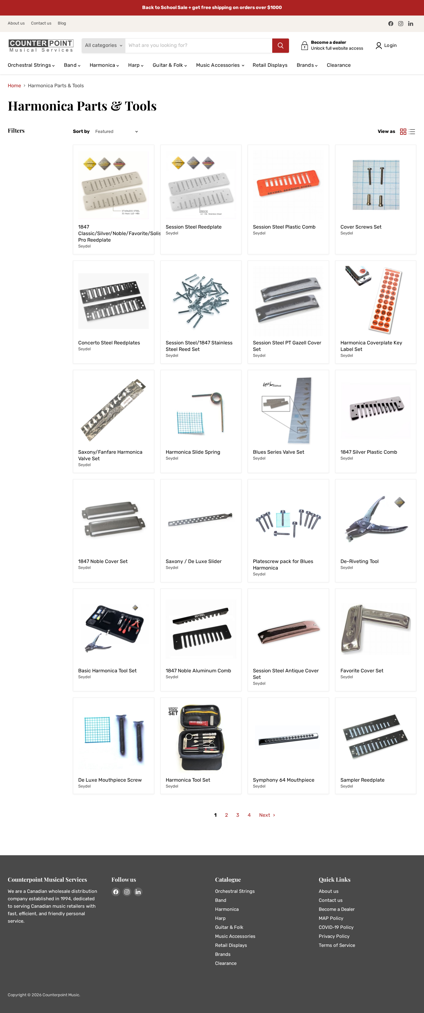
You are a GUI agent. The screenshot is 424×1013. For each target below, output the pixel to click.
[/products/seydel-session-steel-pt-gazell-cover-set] (288, 301)
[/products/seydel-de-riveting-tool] (376, 519)
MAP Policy (331, 918)
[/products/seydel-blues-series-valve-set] (288, 410)
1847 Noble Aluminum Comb (198, 671)
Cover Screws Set (361, 227)
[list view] (412, 131)
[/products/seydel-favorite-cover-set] (376, 629)
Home (14, 86)
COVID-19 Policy (336, 927)
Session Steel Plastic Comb (284, 227)
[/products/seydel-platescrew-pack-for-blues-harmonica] (288, 519)
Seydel (84, 246)
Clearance (339, 65)
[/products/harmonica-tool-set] (201, 738)
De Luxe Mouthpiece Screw (110, 780)
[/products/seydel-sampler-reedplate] (376, 738)
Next (265, 815)
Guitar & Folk (168, 65)
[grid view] (403, 131)
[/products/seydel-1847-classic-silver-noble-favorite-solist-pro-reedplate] (113, 185)
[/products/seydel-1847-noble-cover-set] (113, 519)
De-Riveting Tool (360, 561)
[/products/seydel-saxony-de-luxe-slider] (201, 519)
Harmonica (103, 65)
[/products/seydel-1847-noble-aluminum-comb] (201, 629)
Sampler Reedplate (363, 780)
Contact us (41, 23)
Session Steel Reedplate (194, 227)
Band (71, 65)
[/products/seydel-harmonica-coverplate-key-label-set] (376, 301)
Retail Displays (270, 65)
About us (16, 23)
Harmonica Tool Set (188, 780)
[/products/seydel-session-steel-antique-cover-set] (288, 629)
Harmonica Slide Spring (193, 452)
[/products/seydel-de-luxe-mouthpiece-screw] (113, 738)
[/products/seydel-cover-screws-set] (376, 185)
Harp (134, 65)
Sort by (81, 131)
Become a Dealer (337, 909)
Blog (62, 23)
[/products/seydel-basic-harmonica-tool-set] (113, 629)
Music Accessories (218, 65)
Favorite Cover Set (362, 671)
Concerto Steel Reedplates (109, 343)
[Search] (280, 46)
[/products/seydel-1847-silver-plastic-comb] (376, 410)
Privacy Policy (334, 936)
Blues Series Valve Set (278, 452)
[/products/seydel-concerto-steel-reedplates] (113, 301)
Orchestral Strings (30, 65)
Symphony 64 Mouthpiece (283, 780)
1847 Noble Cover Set (103, 561)
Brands (306, 65)
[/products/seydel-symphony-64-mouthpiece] (288, 738)
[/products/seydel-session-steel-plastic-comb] (288, 185)
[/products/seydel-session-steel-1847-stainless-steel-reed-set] (201, 301)
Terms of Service (337, 945)
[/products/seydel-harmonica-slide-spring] (201, 410)
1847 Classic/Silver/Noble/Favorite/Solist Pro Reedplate (120, 233)
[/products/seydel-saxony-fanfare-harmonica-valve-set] (113, 410)
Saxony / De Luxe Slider (194, 561)
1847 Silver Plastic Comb (369, 452)
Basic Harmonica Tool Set (107, 671)
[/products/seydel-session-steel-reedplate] (201, 185)
